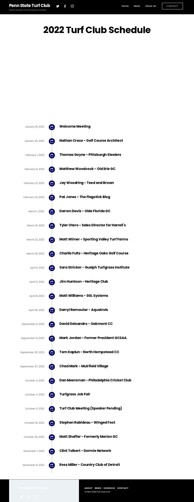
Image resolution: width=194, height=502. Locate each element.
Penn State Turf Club (96, 491)
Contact (172, 6)
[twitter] (58, 6)
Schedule (109, 488)
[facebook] (65, 6)
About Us (150, 6)
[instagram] (72, 6)
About (89, 488)
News (137, 6)
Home (125, 6)
